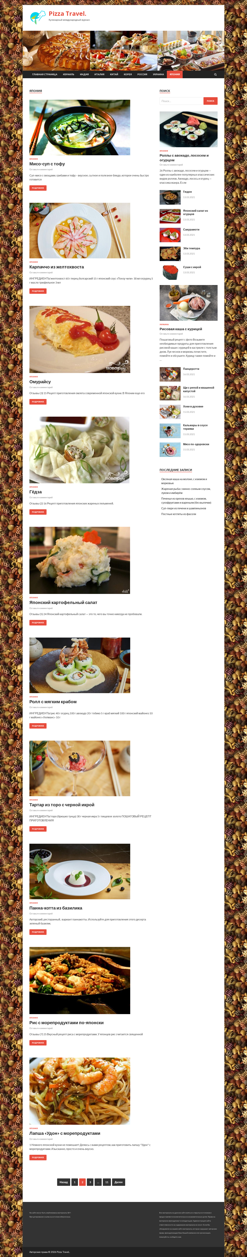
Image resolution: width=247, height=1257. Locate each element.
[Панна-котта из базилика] (91, 873)
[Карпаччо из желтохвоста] (91, 232)
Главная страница (44, 74)
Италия (99, 74)
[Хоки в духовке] (170, 418)
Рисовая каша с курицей (181, 329)
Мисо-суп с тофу (47, 163)
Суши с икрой (192, 267)
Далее (119, 1182)
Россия (142, 74)
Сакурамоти (191, 229)
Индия (84, 74)
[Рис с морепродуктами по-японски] (91, 982)
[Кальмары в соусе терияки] (170, 437)
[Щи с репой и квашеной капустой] (170, 399)
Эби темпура (191, 248)
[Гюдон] (170, 203)
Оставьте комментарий (41, 169)
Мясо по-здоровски (196, 444)
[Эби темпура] (170, 260)
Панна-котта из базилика (55, 908)
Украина (158, 74)
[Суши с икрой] (170, 278)
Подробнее (38, 188)
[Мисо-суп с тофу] (91, 129)
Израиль (68, 74)
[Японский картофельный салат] (91, 562)
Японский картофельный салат (63, 602)
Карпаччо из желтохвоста (56, 266)
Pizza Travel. (67, 13)
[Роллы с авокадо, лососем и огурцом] (189, 147)
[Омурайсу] (91, 341)
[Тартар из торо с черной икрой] (91, 770)
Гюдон (187, 191)
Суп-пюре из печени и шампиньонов (183, 508)
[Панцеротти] (170, 380)
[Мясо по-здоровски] (170, 455)
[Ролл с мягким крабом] (91, 667)
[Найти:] (189, 101)
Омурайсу (40, 381)
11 (106, 1182)
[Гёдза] (91, 451)
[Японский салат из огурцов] (170, 222)
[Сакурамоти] (170, 241)
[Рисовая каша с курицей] (189, 321)
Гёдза (35, 491)
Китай (114, 74)
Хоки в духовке (193, 406)
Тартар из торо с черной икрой (61, 804)
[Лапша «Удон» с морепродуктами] (91, 1092)
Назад (64, 1182)
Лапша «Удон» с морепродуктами (64, 1133)
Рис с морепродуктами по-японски (66, 1022)
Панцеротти (191, 368)
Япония (175, 74)
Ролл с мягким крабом (53, 701)
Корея (128, 74)
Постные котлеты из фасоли (178, 514)
